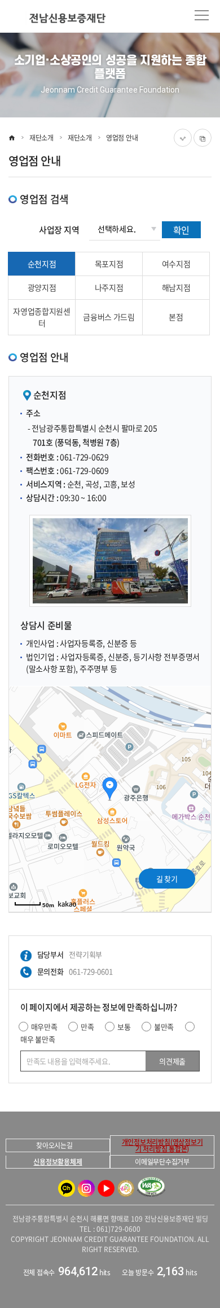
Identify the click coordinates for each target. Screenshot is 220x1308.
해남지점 (176, 287)
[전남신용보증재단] (58, 18)
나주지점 (109, 287)
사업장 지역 (59, 230)
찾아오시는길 (54, 1145)
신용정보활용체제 (57, 1161)
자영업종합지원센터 (42, 317)
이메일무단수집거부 (162, 1161)
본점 (176, 316)
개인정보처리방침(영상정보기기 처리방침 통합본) (162, 1145)
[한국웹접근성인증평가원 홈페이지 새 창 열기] (151, 1188)
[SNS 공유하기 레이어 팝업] (183, 138)
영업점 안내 (122, 138)
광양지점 (42, 287)
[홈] (11, 138)
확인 (181, 230)
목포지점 (109, 263)
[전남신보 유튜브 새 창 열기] (106, 1188)
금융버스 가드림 (109, 316)
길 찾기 (166, 878)
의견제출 (172, 1061)
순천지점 (42, 263)
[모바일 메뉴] (202, 15)
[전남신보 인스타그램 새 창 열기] (86, 1188)
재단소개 (41, 138)
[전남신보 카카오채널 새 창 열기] (66, 1188)
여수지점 (176, 263)
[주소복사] (202, 138)
